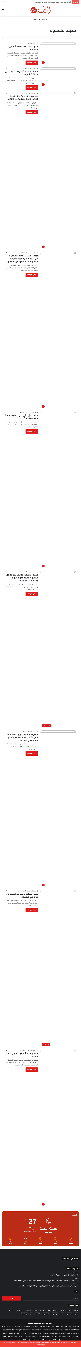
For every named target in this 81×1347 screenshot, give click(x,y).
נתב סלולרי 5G (52, 1330)
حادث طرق (11, 1310)
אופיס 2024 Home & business (38, 1340)
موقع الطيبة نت (32, 43)
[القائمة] (3, 11)
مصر (31, 1314)
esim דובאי (55, 1336)
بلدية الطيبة (20, 1310)
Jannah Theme (7, 1342)
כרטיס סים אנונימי (43, 1330)
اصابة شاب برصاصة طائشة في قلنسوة (23, 47)
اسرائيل (76, 1310)
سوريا (62, 1314)
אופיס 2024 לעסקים (53, 1340)
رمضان (76, 1314)
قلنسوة (38, 1314)
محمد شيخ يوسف (31, 891)
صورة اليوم (55, 1314)
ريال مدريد (69, 1314)
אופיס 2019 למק (23, 1326)
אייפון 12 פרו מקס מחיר (34, 1333)
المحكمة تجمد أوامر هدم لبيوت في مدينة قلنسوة (21, 72)
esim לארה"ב (74, 1336)
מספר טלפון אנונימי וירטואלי (30, 1330)
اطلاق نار (69, 1310)
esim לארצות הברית (64, 1336)
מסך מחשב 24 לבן (15, 1336)
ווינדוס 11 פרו (6, 1326)
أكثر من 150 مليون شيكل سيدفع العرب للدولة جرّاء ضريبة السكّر (52, 2)
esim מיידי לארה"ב (8, 1333)
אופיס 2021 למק (33, 1326)
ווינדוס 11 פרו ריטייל (62, 1330)
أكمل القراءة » (31, 62)
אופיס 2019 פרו (67, 1326)
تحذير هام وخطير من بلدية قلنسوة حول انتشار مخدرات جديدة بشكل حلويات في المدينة (22, 737)
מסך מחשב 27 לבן (25, 1336)
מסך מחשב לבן (35, 1336)
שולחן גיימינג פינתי (17, 1330)
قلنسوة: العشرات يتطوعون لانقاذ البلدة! (22, 1055)
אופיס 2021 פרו (50, 1326)
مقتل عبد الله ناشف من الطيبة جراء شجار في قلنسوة (22, 895)
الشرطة (55, 1310)
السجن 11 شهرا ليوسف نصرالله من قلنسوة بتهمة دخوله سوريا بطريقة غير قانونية (22, 578)
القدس (35, 1310)
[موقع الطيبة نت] (40, 10)
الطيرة (42, 1310)
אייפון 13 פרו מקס (7, 1330)
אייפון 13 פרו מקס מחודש (58, 1333)
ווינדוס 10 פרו (14, 1326)
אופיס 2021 (42, 1326)
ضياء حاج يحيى (32, 412)
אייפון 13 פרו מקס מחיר (72, 1333)
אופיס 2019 (59, 1326)
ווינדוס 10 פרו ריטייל (74, 1330)
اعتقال (62, 1310)
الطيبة (48, 1310)
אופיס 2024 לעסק (24, 1340)
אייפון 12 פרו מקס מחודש (20, 1333)
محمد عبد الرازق (32, 93)
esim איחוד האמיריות (45, 1336)
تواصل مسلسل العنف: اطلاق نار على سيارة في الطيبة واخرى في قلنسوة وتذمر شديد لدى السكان (22, 259)
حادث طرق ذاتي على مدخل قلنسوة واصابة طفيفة (21, 416)
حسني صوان (33, 68)
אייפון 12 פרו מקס (46, 1333)
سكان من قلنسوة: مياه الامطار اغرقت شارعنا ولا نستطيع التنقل (23, 97)
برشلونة (28, 1310)
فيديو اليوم (46, 1314)
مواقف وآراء (24, 1314)
